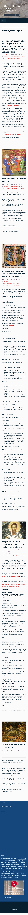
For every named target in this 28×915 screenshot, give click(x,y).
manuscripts (9, 864)
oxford (8, 873)
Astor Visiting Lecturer (13, 105)
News (23, 56)
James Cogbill (6, 54)
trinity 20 (3, 875)
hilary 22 (15, 555)
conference (5, 285)
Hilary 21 (21, 860)
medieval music (20, 866)
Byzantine (8, 858)
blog (19, 186)
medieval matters (11, 58)
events (19, 56)
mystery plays (4, 871)
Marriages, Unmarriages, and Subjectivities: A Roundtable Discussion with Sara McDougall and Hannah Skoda (13, 46)
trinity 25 (4, 877)
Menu (3, 20)
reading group (18, 873)
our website (10, 325)
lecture (8, 188)
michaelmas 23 (5, 870)
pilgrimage (12, 873)
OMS (16, 871)
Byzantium (13, 858)
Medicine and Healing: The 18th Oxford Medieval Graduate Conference (14, 274)
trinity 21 (8, 875)
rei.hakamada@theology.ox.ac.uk (10, 576)
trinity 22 (18, 58)
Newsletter (12, 871)
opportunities (4, 873)
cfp (16, 858)
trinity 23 (19, 875)
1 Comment (5, 57)
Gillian (15, 909)
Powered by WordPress (21, 907)
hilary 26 (23, 862)
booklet (4, 858)
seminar (22, 873)
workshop (15, 877)
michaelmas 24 (12, 870)
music (25, 870)
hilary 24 (14, 862)
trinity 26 (9, 877)
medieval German (17, 864)
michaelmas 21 (8, 868)
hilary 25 (18, 862)
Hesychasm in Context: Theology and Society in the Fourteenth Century (13, 544)
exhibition (17, 860)
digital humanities (5, 860)
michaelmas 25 (20, 870)
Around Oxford (14, 56)
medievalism (23, 864)
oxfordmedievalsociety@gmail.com (12, 134)
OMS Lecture (20, 871)
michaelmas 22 (17, 868)
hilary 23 (9, 862)
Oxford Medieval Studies (12, 7)
